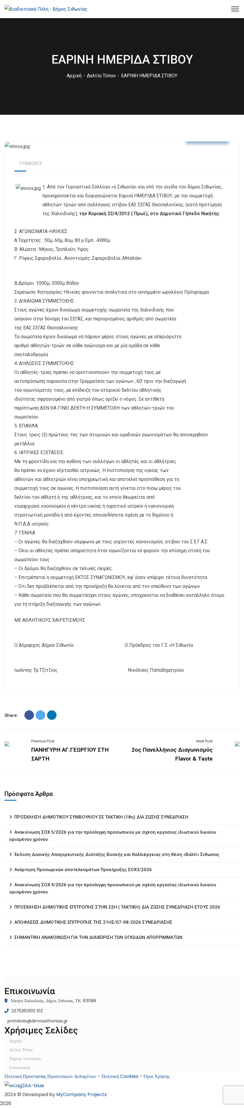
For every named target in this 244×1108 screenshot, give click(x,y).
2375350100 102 (27, 1011)
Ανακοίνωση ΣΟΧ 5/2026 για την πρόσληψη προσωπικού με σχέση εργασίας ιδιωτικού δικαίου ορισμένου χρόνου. (112, 836)
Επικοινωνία (19, 1068)
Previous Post (42, 741)
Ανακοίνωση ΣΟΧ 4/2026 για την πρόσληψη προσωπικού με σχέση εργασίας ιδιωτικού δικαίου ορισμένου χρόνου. (112, 888)
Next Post (204, 741)
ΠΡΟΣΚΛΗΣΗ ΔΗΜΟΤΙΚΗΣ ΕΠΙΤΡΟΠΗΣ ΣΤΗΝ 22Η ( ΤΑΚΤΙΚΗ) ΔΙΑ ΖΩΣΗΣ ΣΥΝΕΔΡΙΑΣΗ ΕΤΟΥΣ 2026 (117, 907)
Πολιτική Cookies (119, 1076)
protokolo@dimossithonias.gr (37, 1021)
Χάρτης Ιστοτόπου (25, 1059)
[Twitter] (40, 715)
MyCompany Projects (81, 1094)
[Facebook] (29, 715)
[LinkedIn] (52, 715)
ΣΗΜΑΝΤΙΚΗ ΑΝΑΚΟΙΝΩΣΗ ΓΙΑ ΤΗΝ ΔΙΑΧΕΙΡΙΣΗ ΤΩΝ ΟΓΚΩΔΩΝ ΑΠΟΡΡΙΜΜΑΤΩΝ (98, 937)
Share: (11, 715)
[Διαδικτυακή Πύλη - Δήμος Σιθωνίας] (45, 9)
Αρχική (74, 75)
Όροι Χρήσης (157, 1076)
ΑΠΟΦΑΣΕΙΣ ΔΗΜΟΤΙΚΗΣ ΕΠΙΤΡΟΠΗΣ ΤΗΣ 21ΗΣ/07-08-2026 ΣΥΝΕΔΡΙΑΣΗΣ (93, 922)
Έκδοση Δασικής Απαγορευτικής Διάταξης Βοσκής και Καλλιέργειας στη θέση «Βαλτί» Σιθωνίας (116, 854)
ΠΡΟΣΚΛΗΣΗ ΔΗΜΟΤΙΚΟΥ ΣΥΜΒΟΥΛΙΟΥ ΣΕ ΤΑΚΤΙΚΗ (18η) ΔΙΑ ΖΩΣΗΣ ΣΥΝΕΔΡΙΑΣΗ (101, 817)
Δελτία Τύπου (101, 75)
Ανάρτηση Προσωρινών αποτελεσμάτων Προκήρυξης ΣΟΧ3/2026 (83, 869)
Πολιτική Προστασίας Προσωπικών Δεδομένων (50, 1076)
